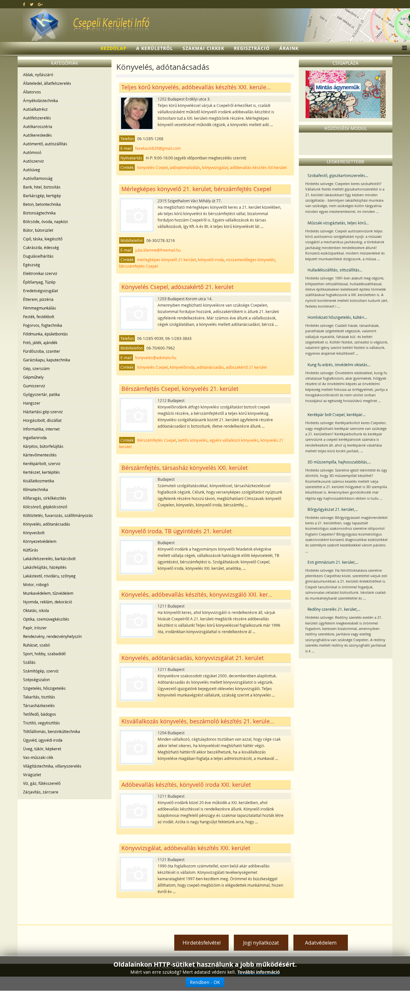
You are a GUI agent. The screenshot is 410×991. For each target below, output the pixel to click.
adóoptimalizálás (185, 167)
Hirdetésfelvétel (202, 942)
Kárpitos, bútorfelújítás (43, 446)
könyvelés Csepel (152, 167)
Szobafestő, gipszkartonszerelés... (338, 175)
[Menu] (403, 48)
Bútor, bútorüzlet (38, 230)
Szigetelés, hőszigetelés (44, 688)
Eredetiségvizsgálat (40, 290)
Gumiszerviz (34, 385)
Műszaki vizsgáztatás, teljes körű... (338, 222)
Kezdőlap (114, 48)
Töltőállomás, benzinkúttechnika (51, 731)
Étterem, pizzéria (38, 299)
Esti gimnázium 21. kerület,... (333, 562)
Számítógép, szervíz (41, 670)
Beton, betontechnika (42, 204)
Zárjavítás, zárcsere (40, 791)
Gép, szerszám (36, 368)
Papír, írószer (35, 627)
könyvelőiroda (182, 367)
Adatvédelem (321, 942)
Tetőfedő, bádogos (39, 714)
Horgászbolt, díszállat (42, 420)
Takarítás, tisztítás (39, 696)
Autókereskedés (37, 135)
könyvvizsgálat (215, 167)
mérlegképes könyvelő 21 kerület (166, 259)
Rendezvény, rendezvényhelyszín (52, 636)
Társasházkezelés (39, 705)
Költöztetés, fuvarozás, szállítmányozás (58, 515)
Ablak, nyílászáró (38, 74)
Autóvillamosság (38, 178)
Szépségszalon (36, 679)
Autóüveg (31, 169)
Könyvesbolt (34, 532)
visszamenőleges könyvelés (250, 259)
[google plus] (40, 4)
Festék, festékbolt (38, 316)
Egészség (31, 264)
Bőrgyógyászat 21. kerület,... (333, 509)
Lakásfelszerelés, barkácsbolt (49, 558)
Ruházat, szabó (36, 645)
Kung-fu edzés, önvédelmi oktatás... (339, 364)
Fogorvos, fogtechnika (42, 325)
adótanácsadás (210, 367)
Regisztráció (252, 48)
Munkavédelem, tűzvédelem (48, 593)
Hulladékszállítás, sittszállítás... (335, 269)
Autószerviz (33, 161)
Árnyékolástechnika (40, 100)
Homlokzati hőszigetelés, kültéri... (337, 317)
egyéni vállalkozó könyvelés (233, 440)
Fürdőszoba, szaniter (41, 351)
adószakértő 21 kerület (246, 367)
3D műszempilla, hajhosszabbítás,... (339, 461)
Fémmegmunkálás (39, 307)
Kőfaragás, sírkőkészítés (44, 498)
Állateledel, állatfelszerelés (47, 83)
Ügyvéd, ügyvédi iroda (42, 740)
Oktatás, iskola (36, 610)
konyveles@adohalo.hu (155, 357)
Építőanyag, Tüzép (39, 282)
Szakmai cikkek (203, 48)
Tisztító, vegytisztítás (41, 722)
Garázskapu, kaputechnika (46, 359)
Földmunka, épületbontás (45, 333)
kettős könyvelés (193, 440)
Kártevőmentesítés (40, 454)
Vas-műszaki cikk (38, 757)
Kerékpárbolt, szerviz (42, 463)
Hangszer (31, 403)
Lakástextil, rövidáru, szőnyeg (49, 575)
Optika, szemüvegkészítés (46, 619)
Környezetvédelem (39, 541)
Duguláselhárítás (38, 256)
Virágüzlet (32, 774)
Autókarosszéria (37, 126)
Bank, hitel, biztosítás (42, 186)
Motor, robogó (36, 584)
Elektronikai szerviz (40, 273)
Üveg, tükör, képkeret (42, 748)
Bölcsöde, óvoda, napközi (45, 221)
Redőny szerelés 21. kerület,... (334, 609)
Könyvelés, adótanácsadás (46, 524)
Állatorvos (32, 91)
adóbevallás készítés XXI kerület (258, 167)
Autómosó (32, 152)
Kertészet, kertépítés (41, 472)
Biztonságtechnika (39, 212)
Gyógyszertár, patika (41, 394)
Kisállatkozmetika (38, 480)
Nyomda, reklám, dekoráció (47, 601)
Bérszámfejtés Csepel (156, 440)
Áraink (289, 48)
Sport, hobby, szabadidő (44, 653)
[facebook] (24, 4)
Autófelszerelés (37, 117)
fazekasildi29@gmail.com (158, 148)
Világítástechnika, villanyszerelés (52, 766)
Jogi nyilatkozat (261, 942)
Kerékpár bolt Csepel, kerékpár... (336, 414)
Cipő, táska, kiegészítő (42, 238)
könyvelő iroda (211, 259)
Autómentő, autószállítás (45, 143)
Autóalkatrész (35, 109)
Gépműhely (33, 377)
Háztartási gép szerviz (43, 411)
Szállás (29, 662)
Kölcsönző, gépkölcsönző (45, 506)
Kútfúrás (30, 549)
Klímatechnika (35, 489)
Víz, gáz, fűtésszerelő (42, 783)
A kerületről (154, 48)
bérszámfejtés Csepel (138, 266)
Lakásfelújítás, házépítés (45, 567)
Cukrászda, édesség (41, 247)
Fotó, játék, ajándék (40, 342)
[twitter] (31, 4)
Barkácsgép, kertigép (42, 195)
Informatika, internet (41, 428)
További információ (258, 972)
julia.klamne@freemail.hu (158, 250)
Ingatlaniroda (35, 437)
